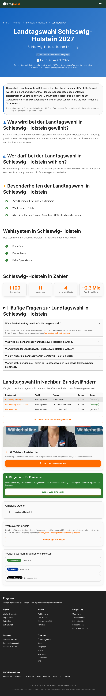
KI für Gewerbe (43, 676)
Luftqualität (8, 625)
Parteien (41, 625)
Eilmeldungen (78, 625)
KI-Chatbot (29, 676)
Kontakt (41, 643)
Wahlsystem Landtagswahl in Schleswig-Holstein (59, 533)
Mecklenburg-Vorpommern (16, 404)
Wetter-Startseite (10, 614)
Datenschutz (43, 657)
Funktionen (57, 676)
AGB (39, 661)
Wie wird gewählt (45, 621)
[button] (53, 323)
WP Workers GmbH (68, 685)
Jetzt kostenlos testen (54, 463)
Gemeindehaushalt (11, 643)
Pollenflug (7, 621)
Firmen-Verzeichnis (80, 628)
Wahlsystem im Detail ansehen (57, 333)
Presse (40, 650)
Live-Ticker (42, 617)
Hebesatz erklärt (10, 647)
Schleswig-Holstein (36, 22)
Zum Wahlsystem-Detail (53, 539)
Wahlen (17, 22)
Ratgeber (42, 647)
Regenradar (8, 617)
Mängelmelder (78, 621)
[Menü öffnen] (100, 4)
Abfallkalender (78, 617)
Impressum (42, 654)
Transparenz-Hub (10, 639)
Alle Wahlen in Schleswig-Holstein (54, 419)
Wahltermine (43, 614)
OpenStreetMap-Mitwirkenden (64, 689)
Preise (67, 676)
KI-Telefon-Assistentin (12, 676)
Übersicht (76, 614)
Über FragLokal (44, 639)
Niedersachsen (11, 409)
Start (6, 22)
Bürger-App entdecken (53, 492)
